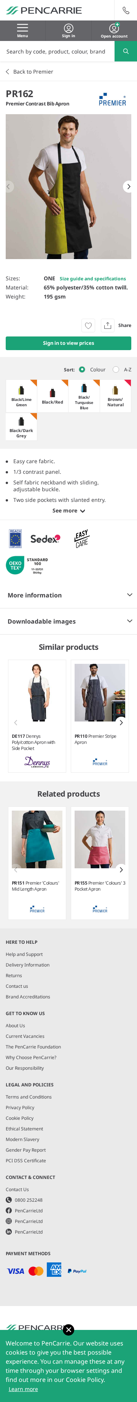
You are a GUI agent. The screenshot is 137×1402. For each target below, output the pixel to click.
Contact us (17, 986)
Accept (68, 1330)
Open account (114, 35)
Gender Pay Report (26, 1150)
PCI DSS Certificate (26, 1160)
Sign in (68, 35)
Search (126, 51)
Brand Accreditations (28, 996)
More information (35, 595)
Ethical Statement (24, 1128)
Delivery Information (27, 965)
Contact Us (17, 1189)
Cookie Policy (19, 1118)
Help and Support (24, 954)
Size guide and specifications (93, 279)
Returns (14, 975)
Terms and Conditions (29, 1097)
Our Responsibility (25, 1068)
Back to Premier (33, 71)
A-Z (127, 369)
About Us (15, 1025)
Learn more (23, 1389)
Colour (97, 369)
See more (65, 510)
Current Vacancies (25, 1036)
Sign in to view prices (68, 342)
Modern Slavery (22, 1139)
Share (124, 325)
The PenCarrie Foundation (33, 1047)
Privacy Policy (20, 1107)
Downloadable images (42, 621)
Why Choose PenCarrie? (31, 1057)
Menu (22, 35)
